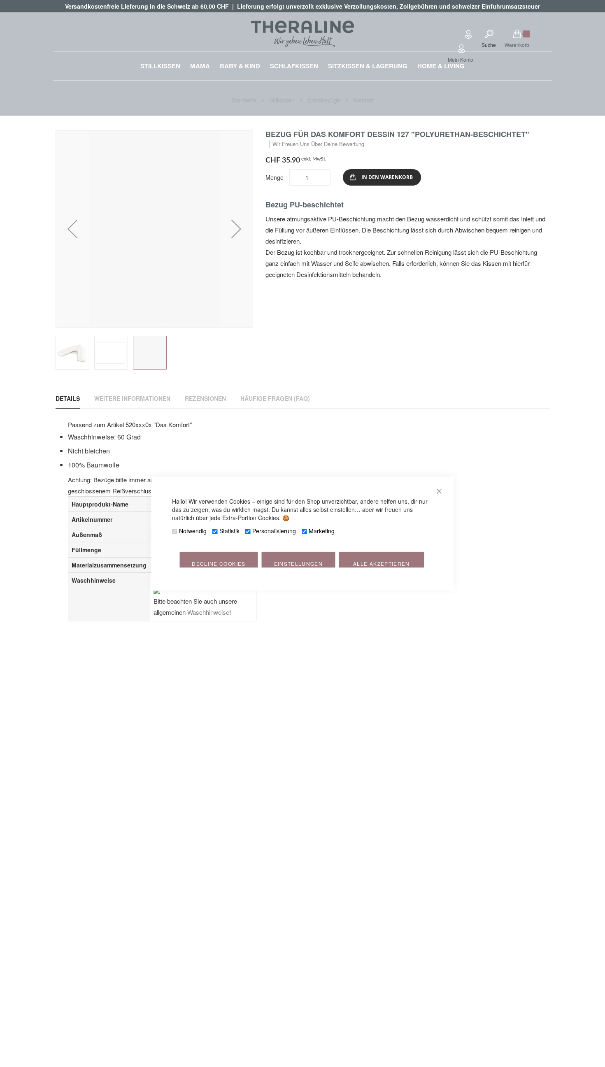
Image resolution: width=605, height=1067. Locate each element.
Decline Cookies (218, 563)
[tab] (68, 398)
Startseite (245, 100)
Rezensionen (205, 398)
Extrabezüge (324, 100)
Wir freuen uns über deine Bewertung (318, 144)
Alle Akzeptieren (381, 563)
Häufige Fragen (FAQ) (275, 398)
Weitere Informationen (132, 398)
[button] (72, 228)
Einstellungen (298, 563)
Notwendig (193, 531)
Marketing (322, 531)
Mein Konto (460, 59)
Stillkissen (282, 100)
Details (68, 398)
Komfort (363, 100)
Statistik (229, 531)
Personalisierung (274, 531)
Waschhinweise (208, 612)
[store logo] (302, 34)
